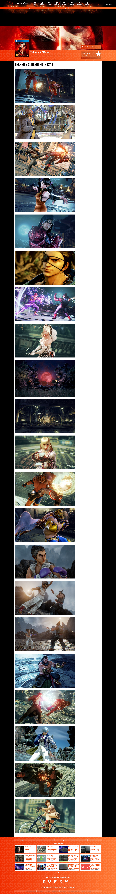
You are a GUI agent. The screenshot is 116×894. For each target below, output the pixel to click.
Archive (85, 840)
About (25, 840)
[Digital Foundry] (23, 3)
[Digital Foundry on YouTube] (49, 881)
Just (79, 891)
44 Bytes (73, 887)
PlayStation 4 (38, 55)
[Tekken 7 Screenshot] (45, 102)
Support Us (43, 840)
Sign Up (110, 4)
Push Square (40, 891)
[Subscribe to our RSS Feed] (43, 881)
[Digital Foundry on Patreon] (55, 881)
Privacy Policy (63, 840)
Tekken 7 (37, 52)
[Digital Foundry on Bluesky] (66, 881)
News (44, 59)
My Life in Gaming (86, 891)
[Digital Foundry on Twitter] (60, 881)
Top (22, 840)
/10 (88, 53)
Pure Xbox (47, 891)
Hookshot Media (62, 887)
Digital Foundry (47, 887)
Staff (30, 840)
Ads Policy (79, 840)
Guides (39, 59)
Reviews (25, 59)
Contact (57, 840)
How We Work (36, 840)
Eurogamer (63, 891)
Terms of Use (72, 840)
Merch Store (51, 840)
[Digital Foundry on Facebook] (72, 881)
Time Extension (55, 891)
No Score (84, 58)
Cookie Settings (92, 840)
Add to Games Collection (90, 47)
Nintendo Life (32, 891)
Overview (18, 59)
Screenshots (32, 59)
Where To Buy (51, 59)
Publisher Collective (72, 891)
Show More (58, 873)
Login (107, 4)
